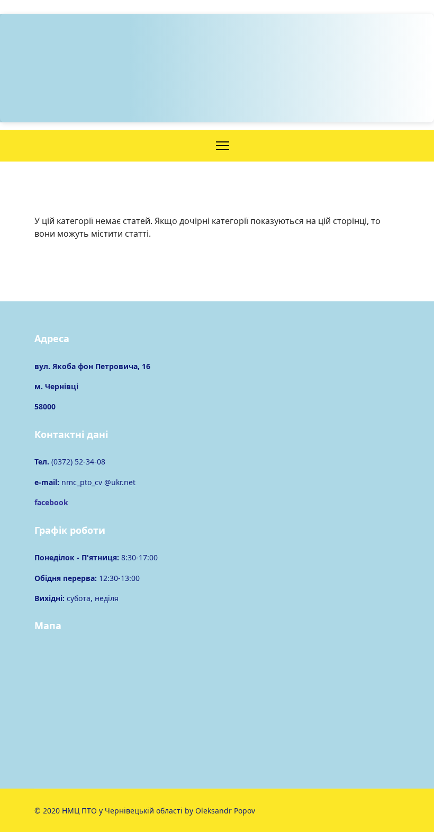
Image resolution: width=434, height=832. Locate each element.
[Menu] (222, 146)
